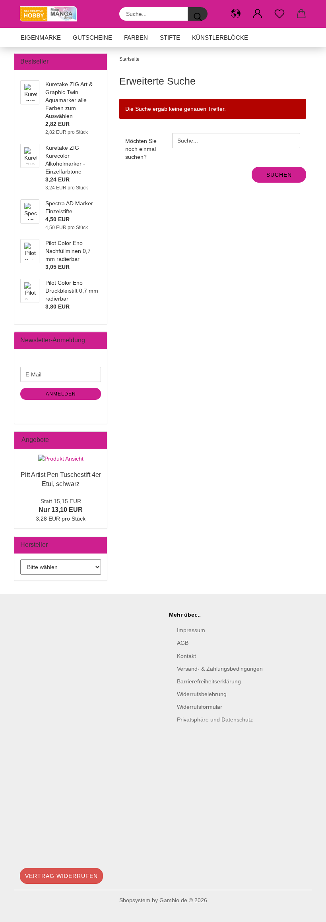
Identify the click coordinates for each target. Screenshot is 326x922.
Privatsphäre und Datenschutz (215, 719)
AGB (182, 643)
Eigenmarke (41, 37)
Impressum (191, 630)
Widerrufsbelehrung (202, 694)
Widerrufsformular (199, 707)
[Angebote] (98, 440)
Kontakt (186, 656)
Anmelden (61, 394)
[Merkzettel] (279, 14)
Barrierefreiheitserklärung (209, 681)
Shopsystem (134, 900)
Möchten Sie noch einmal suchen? (141, 149)
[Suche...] (198, 14)
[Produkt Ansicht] (60, 459)
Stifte (170, 37)
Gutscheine (92, 37)
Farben (136, 37)
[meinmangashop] (51, 14)
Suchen (279, 175)
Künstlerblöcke (220, 37)
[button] (235, 14)
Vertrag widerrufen (61, 876)
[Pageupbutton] (304, 910)
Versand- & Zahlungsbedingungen (220, 668)
